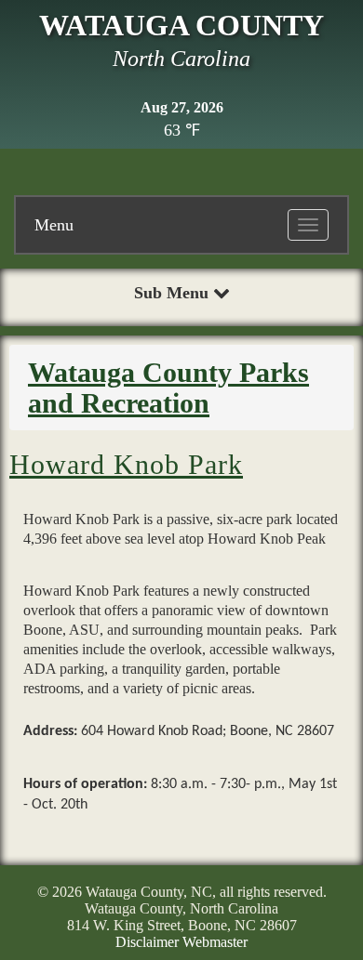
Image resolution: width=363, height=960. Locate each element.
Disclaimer (147, 942)
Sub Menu (173, 292)
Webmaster (215, 942)
